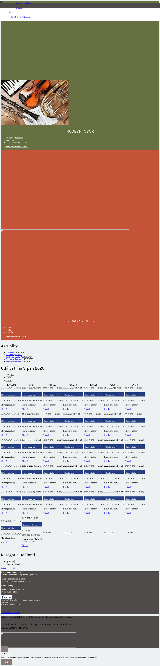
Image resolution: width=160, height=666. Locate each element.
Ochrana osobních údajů (10, 613)
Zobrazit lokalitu (28, 541)
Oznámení (10, 352)
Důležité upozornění (14, 355)
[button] (4, 649)
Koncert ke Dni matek (15, 359)
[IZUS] (6, 598)
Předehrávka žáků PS (14, 357)
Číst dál (4, 409)
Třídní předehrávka (13, 361)
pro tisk (8, 568)
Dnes (9, 378)
